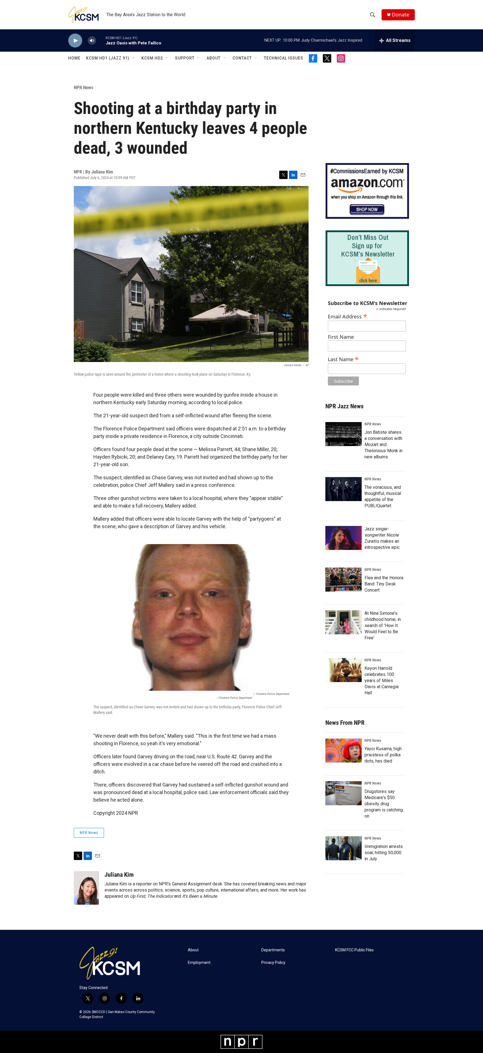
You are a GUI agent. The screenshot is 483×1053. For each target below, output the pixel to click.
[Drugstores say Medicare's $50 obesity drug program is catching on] (343, 793)
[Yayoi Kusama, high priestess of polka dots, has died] (343, 750)
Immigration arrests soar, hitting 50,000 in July (383, 852)
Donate (400, 15)
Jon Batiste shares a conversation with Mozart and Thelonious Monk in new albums (383, 444)
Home (74, 58)
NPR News (83, 87)
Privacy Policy (273, 963)
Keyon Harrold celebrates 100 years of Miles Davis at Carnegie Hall (381, 680)
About (214, 58)
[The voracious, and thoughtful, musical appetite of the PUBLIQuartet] (343, 489)
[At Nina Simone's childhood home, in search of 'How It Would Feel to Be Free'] (343, 622)
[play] (75, 40)
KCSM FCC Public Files (354, 950)
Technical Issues (283, 58)
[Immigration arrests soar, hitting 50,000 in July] (343, 848)
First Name (341, 337)
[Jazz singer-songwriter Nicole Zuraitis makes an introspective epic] (343, 538)
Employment (199, 963)
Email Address (347, 316)
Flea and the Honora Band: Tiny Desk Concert (383, 584)
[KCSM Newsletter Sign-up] (367, 258)
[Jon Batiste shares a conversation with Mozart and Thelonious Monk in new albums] (343, 434)
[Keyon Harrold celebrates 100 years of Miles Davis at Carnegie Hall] (343, 670)
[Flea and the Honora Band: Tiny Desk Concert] (343, 580)
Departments (273, 950)
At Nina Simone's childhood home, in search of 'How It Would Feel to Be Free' (382, 625)
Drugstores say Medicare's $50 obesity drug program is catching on (383, 804)
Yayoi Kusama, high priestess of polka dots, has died (383, 755)
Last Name (343, 358)
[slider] (101, 40)
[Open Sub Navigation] (133, 58)
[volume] (92, 40)
